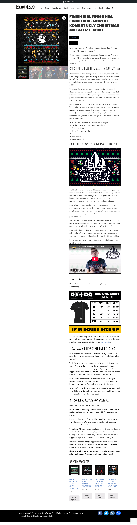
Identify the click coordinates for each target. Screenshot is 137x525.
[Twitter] (106, 513)
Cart (73, 1)
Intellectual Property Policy (43, 516)
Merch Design (69, 8)
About (47, 8)
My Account (66, 1)
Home (40, 8)
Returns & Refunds (26, 516)
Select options (73, 498)
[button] (64, 18)
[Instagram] (112, 513)
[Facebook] (100, 513)
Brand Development (84, 8)
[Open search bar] (113, 8)
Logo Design (56, 8)
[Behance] (118, 513)
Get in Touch (98, 8)
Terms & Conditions (76, 513)
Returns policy (105, 342)
